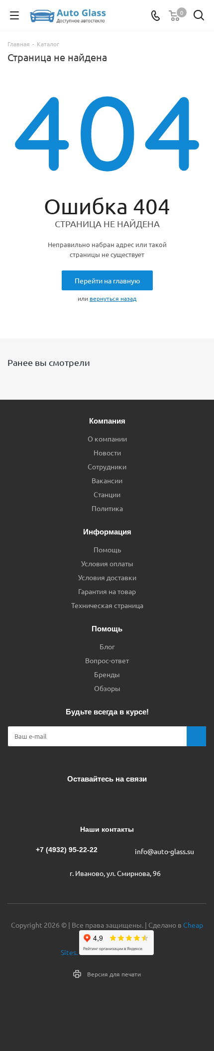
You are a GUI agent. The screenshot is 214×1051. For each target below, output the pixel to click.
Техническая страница (107, 605)
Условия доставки (107, 577)
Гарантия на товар (107, 591)
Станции (107, 494)
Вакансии (107, 480)
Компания (107, 421)
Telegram (92, 802)
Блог (107, 646)
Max (142, 802)
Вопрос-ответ (107, 660)
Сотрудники (107, 466)
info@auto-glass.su (164, 851)
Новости (107, 452)
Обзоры (107, 688)
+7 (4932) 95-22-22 (67, 850)
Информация (107, 531)
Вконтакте (67, 802)
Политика (107, 508)
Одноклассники (117, 802)
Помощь (107, 549)
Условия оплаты (107, 563)
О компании (107, 438)
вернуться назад (113, 298)
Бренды (107, 674)
